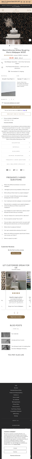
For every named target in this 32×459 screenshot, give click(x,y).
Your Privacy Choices (16, 409)
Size (18, 75)
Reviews (16, 387)
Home (15, 48)
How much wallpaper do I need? (12, 102)
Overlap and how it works (18, 340)
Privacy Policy (17, 444)
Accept (15, 448)
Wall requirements (16, 401)
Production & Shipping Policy (16, 392)
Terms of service (16, 406)
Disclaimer (16, 151)
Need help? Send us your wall (16, 114)
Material (4, 75)
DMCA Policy (16, 413)
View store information (8, 122)
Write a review (16, 253)
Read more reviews (16, 317)
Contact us (16, 394)
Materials (16, 147)
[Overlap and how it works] (5, 341)
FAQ (16, 385)
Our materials (15, 333)
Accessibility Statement (16, 411)
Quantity (4, 99)
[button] (28, 10)
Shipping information (16, 155)
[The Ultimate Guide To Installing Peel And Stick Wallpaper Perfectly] (5, 347)
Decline (15, 451)
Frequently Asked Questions (16, 159)
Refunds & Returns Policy (16, 390)
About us (16, 420)
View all (16, 328)
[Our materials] (5, 334)
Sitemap (16, 415)
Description (16, 142)
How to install (16, 397)
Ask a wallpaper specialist (16, 164)
